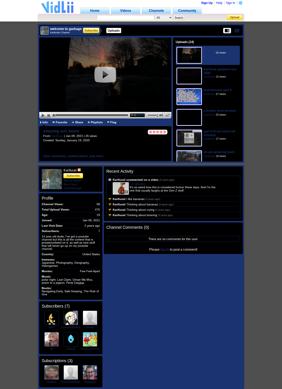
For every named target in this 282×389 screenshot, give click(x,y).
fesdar (90, 327)
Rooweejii (90, 381)
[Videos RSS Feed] (79, 170)
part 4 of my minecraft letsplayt (219, 133)
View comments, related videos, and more (73, 156)
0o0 (51, 327)
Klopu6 (71, 348)
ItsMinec (51, 381)
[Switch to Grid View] (237, 30)
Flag (113, 122)
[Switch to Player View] (227, 30)
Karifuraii (57, 136)
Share (79, 122)
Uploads (114, 30)
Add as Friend (72, 180)
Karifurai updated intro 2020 (220, 71)
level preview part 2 (218, 90)
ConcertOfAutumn (72, 327)
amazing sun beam (61, 131)
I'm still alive (137, 184)
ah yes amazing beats (219, 152)
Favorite (61, 122)
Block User (70, 184)
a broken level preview (220, 110)
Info (45, 122)
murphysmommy (90, 348)
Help (219, 3)
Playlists (97, 122)
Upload (234, 17)
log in (164, 249)
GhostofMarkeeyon (72, 381)
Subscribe (91, 30)
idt (51, 348)
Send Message (73, 188)
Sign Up (207, 3)
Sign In (230, 3)
